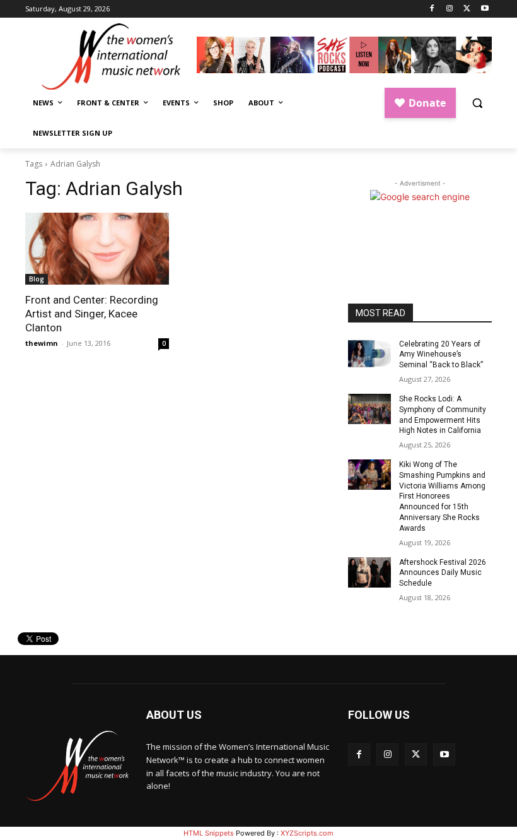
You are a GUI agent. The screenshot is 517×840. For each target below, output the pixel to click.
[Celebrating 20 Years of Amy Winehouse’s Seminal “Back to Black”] (369, 354)
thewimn (41, 343)
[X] (467, 9)
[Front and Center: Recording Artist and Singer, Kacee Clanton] (97, 249)
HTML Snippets (208, 833)
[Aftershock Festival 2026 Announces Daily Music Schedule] (369, 572)
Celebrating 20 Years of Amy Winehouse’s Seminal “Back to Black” (441, 355)
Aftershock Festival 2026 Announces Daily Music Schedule (442, 573)
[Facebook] (432, 9)
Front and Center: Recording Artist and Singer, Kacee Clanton (91, 313)
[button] (477, 103)
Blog (36, 279)
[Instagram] (450, 9)
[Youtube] (484, 9)
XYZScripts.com (307, 833)
